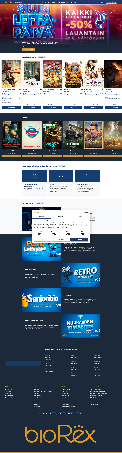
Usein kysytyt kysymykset (96, 395)
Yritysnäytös (8, 393)
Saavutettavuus (93, 399)
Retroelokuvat (37, 397)
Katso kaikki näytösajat (11, 155)
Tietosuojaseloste (94, 402)
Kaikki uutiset (40, 203)
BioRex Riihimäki (73, 375)
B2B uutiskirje (8, 402)
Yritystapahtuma (9, 395)
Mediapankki (65, 399)
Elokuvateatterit (8, 389)
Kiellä (42, 239)
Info (71, 2)
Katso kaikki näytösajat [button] (11, 104)
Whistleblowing (65, 404)
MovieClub (36, 389)
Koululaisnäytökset (9, 397)
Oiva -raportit (65, 402)
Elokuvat (44, 2)
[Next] (99, 57)
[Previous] (96, 57)
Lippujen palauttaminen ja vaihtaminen (99, 393)
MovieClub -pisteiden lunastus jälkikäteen (43, 391)
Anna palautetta (65, 395)
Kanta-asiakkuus (63, 2)
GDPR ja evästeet (94, 404)
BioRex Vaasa (97, 375)
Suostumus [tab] (42, 216)
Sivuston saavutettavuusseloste (69, 406)
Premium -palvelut (38, 406)
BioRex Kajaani (73, 357)
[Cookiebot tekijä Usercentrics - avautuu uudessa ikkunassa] (82, 212)
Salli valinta (61, 239)
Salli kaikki (79, 239)
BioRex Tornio (97, 369)
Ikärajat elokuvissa (94, 397)
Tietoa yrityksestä (66, 389)
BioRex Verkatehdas (49, 371)
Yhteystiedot (65, 393)
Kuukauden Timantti (38, 399)
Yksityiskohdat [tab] (61, 216)
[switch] (54, 234)
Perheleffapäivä (37, 395)
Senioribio (36, 393)
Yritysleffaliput (8, 391)
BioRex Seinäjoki (97, 363)
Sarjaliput (36, 404)
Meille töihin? (65, 397)
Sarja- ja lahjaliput (52, 2)
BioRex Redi (47, 357)
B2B (75, 2)
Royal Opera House (38, 402)
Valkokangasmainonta (10, 399)
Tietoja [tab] (80, 216)
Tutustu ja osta (11, 107)
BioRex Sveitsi (48, 365)
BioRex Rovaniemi (98, 357)
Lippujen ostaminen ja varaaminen (97, 391)
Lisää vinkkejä (62, 166)
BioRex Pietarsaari (74, 363)
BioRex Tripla (48, 359)
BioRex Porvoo (73, 369)
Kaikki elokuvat (41, 57)
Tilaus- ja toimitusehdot (95, 389)
